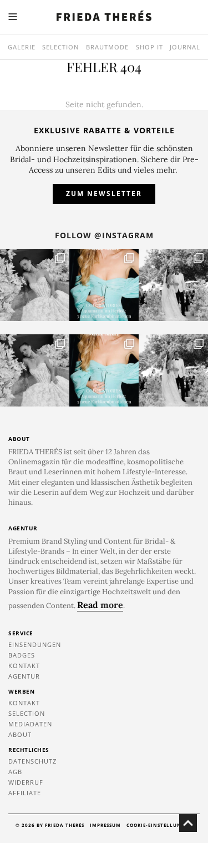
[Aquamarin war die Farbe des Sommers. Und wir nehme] (104, 285)
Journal (185, 47)
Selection (60, 47)
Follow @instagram (104, 235)
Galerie (21, 47)
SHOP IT (149, 47)
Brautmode (107, 47)
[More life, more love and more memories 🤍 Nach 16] (173, 285)
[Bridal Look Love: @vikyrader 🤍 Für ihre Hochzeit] (34, 285)
